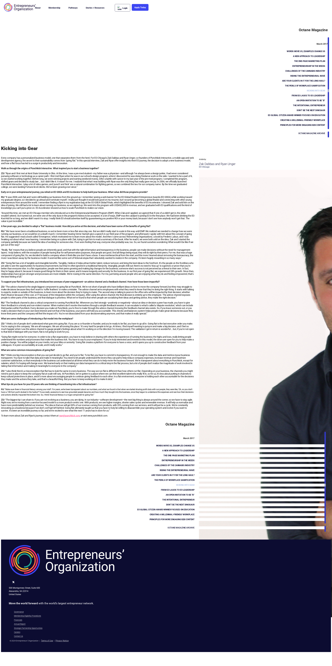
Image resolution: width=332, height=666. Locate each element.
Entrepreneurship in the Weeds (308, 66)
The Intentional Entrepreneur (309, 105)
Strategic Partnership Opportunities (28, 628)
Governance (19, 612)
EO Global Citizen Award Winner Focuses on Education (296, 115)
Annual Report (20, 624)
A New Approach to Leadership (309, 56)
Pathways (73, 8)
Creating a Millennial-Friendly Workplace (302, 120)
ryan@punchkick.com (69, 415)
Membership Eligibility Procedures (27, 616)
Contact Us (18, 636)
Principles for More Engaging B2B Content (302, 125)
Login (124, 8)
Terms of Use (47, 640)
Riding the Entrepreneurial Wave (307, 76)
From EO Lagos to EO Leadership (308, 95)
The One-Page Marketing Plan (309, 61)
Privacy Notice (62, 640)
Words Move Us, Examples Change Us (306, 51)
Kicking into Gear (316, 90)
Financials (18, 620)
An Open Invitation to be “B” (310, 100)
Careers (17, 632)
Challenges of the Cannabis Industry (305, 71)
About (37, 8)
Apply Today (140, 7)
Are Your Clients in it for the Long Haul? (303, 81)
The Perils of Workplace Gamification (305, 86)
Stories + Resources (95, 8)
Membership (54, 8)
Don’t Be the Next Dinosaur (311, 110)
